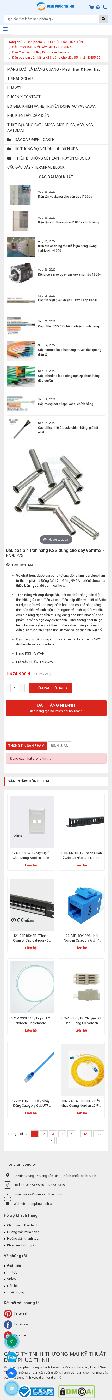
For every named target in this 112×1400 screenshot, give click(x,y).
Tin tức (12, 1272)
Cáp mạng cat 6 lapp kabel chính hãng (65, 404)
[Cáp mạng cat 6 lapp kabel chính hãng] (21, 403)
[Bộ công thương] (36, 1391)
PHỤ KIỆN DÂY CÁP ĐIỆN (65, 42)
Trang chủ (14, 42)
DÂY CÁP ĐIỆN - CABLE (34, 140)
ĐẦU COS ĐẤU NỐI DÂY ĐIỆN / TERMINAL (43, 47)
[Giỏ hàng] (92, 8)
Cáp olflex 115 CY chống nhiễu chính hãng (68, 326)
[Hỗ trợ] (99, 8)
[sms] (12, 1372)
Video (11, 1279)
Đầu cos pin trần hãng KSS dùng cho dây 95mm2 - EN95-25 (56, 57)
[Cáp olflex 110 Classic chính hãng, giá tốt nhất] (21, 428)
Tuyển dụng (15, 1292)
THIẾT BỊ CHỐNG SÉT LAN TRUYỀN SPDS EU (52, 158)
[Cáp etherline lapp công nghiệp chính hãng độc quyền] (21, 376)
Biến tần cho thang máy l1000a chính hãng (68, 222)
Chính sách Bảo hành (22, 1225)
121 (86, 1134)
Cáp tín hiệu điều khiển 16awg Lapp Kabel (67, 300)
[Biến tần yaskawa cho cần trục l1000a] (21, 195)
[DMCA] (76, 1391)
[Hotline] (105, 8)
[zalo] (12, 1357)
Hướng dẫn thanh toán (23, 1238)
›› (60, 1140)
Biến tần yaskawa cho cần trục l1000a (65, 196)
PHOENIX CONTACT (24, 97)
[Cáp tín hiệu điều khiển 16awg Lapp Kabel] (21, 299)
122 (99, 1134)
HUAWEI (14, 88)
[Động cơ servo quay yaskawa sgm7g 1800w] (21, 273)
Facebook (21, 1324)
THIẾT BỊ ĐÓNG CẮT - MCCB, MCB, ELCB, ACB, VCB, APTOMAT (50, 127)
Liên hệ (31, 865)
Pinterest (20, 1313)
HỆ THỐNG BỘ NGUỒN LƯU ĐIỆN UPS (46, 149)
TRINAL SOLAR (20, 79)
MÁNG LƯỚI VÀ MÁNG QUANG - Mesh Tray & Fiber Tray (54, 69)
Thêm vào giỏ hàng (50, 688)
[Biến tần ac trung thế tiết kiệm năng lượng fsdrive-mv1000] (21, 247)
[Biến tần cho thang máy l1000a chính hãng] (21, 221)
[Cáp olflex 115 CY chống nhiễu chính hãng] (21, 325)
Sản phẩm (34, 42)
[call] (12, 1341)
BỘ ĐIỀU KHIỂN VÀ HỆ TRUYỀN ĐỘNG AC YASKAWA (51, 106)
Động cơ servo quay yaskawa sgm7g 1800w (70, 274)
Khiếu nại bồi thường (22, 1245)
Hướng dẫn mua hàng (23, 1232)
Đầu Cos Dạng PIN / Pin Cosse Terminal (41, 52)
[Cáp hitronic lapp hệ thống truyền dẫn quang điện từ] (21, 351)
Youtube (20, 1335)
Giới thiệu (14, 1266)
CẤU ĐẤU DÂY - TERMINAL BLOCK (36, 167)
